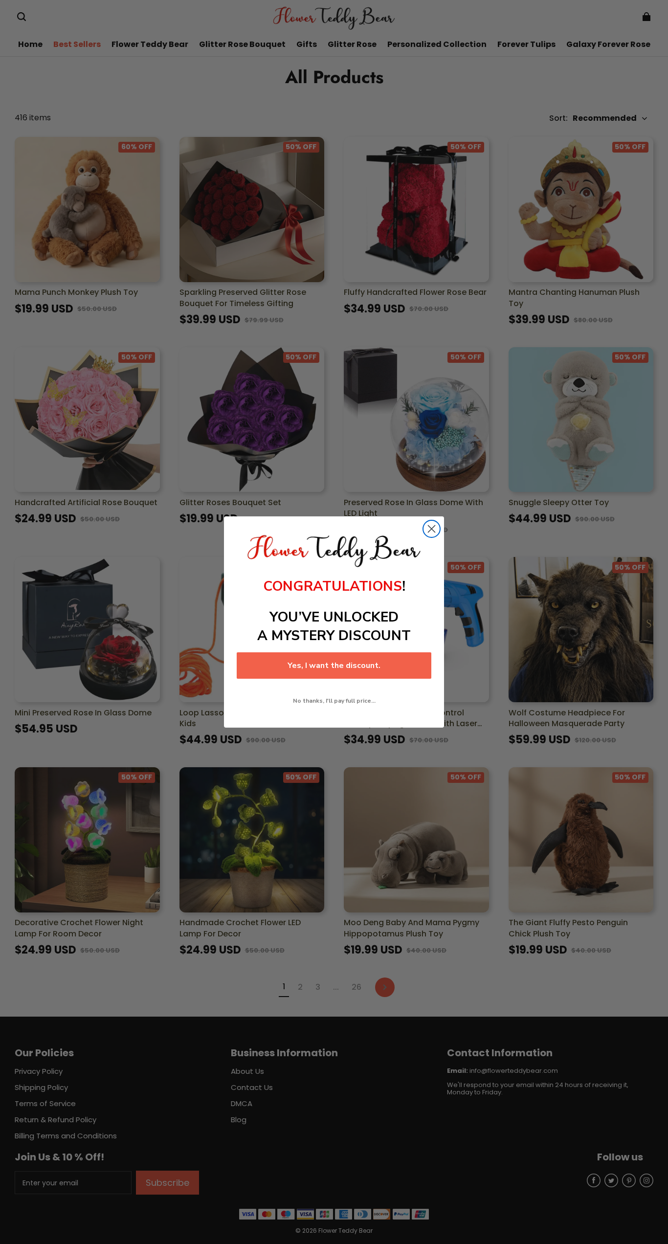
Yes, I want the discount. (334, 665)
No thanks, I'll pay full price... (334, 701)
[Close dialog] (431, 528)
